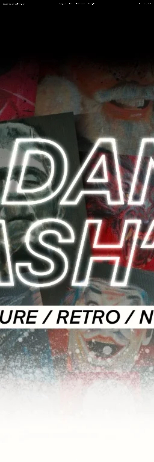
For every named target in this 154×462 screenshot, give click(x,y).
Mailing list (91, 4)
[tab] (73, 459)
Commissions (80, 4)
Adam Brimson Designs (14, 3)
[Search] (140, 3)
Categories (62, 4)
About (71, 4)
